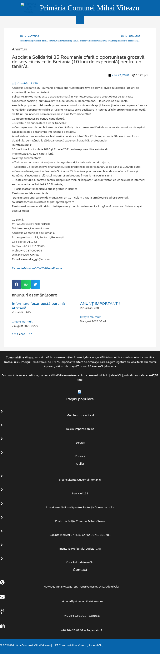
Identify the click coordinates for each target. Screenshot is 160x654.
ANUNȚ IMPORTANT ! (100, 303)
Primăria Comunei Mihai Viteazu (89, 8)
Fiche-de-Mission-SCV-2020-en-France (37, 268)
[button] (16, 284)
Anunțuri (19, 49)
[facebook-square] (80, 392)
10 (30, 334)
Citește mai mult (22, 321)
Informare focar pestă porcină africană (38, 305)
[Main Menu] (80, 20)
